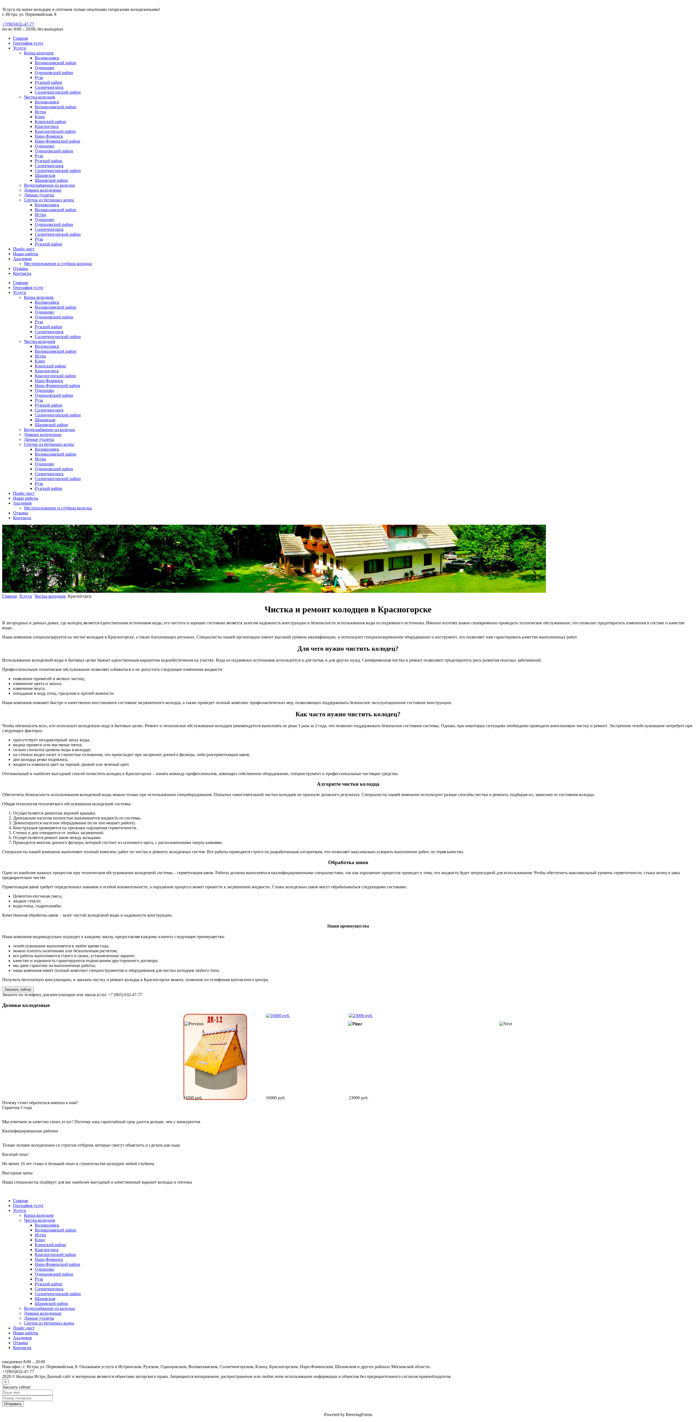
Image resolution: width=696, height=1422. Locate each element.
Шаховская (45, 175)
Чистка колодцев (39, 97)
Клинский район (50, 121)
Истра (40, 111)
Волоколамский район (55, 62)
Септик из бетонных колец (49, 200)
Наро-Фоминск (49, 136)
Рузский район (48, 82)
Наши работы (25, 253)
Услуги (19, 48)
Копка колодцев (39, 53)
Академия (22, 258)
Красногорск (47, 126)
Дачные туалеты (39, 195)
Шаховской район (51, 180)
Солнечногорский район (58, 92)
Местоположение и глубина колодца (58, 263)
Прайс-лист (24, 249)
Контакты (22, 273)
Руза (39, 77)
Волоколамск (47, 58)
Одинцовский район (54, 72)
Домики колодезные (42, 190)
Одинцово (44, 67)
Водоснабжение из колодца (49, 185)
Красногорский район (55, 131)
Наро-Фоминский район (57, 141)
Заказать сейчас (18, 989)
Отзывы (20, 268)
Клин (40, 116)
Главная (20, 38)
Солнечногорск (49, 87)
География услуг (28, 43)
